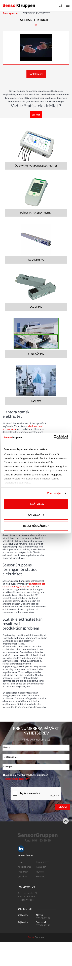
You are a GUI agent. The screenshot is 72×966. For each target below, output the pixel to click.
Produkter (23, 872)
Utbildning (23, 877)
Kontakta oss (36, 74)
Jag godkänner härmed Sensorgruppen (26, 777)
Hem (20, 862)
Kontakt (40, 877)
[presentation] (36, 793)
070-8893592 (43, 918)
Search (60, 5)
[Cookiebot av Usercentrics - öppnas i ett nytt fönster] (53, 437)
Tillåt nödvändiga (36, 525)
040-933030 (27, 900)
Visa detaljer (54, 493)
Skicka (63, 807)
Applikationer (24, 867)
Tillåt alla (36, 503)
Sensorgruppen (11, 13)
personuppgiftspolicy (17, 779)
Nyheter (40, 872)
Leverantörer (42, 862)
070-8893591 (43, 925)
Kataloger (41, 867)
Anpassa (34, 514)
